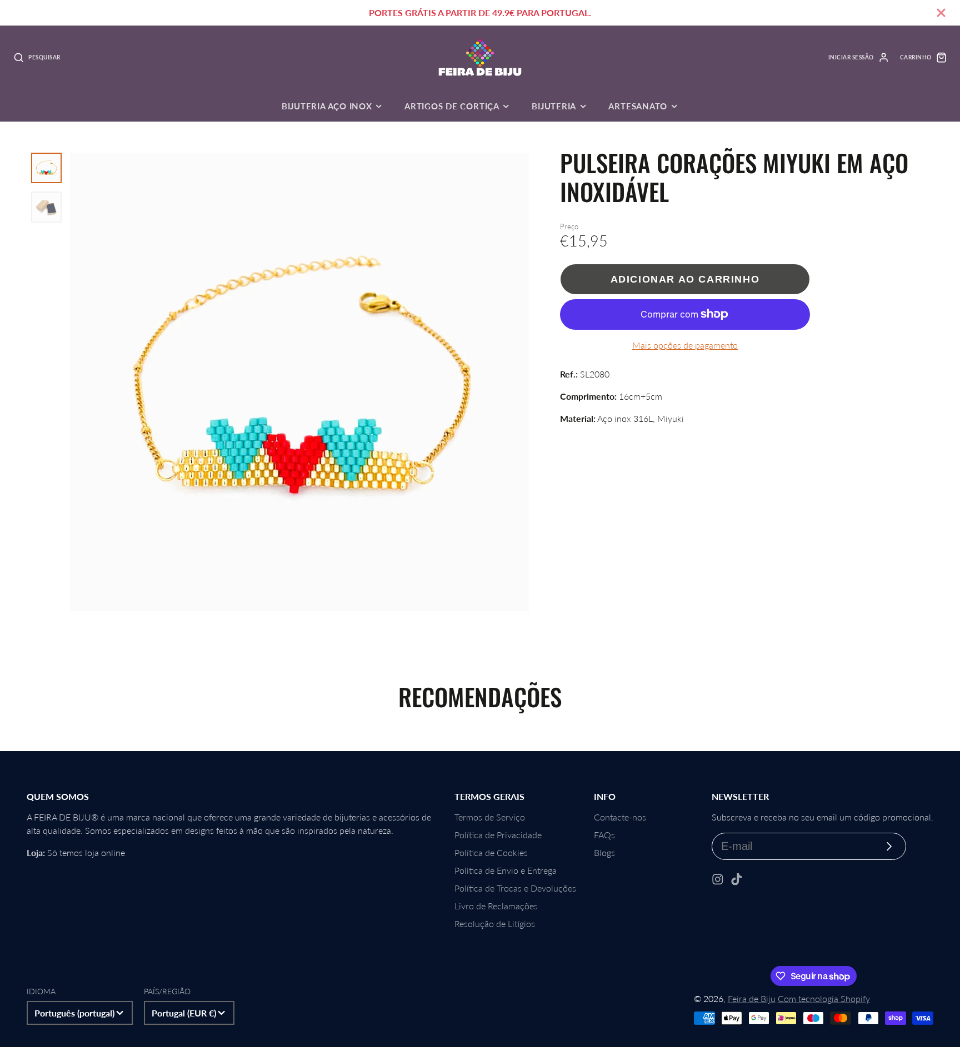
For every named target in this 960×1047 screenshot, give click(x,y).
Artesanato (637, 106)
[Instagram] (718, 879)
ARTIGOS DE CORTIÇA (451, 106)
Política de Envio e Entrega (505, 870)
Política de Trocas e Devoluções (515, 888)
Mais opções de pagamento (685, 345)
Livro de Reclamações (496, 905)
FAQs (604, 834)
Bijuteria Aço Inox (327, 106)
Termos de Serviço (489, 817)
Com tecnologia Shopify (824, 998)
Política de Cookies (491, 852)
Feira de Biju (752, 998)
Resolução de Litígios (494, 923)
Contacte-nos (620, 817)
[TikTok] (737, 879)
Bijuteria (554, 106)
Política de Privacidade (498, 834)
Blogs (604, 852)
